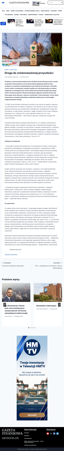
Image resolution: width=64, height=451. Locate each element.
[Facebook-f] (54, 433)
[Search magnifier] (62, 2)
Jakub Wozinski (44, 309)
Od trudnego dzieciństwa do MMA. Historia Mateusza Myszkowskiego (20, 22)
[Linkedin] (57, 433)
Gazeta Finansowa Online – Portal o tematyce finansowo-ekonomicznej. (10, 438)
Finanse (16, 14)
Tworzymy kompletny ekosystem (13, 264)
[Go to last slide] (4, 305)
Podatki (41, 14)
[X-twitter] (51, 433)
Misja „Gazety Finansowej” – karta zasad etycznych (33, 441)
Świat (8, 10)
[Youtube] (47, 433)
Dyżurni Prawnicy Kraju (32, 10)
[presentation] (16, 292)
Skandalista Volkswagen (46, 306)
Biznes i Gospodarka (17, 10)
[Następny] (59, 305)
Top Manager (9, 14)
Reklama (26, 435)
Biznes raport (45, 10)
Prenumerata (28, 438)
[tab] (28, 327)
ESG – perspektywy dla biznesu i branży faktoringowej (48, 265)
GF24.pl (10, 316)
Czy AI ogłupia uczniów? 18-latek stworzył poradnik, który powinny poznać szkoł (39, 22)
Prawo (60, 10)
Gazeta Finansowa (13, 77)
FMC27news (23, 14)
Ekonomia (54, 10)
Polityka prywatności (30, 445)
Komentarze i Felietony (52, 14)
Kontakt (26, 433)
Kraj (3, 10)
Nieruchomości (33, 14)
